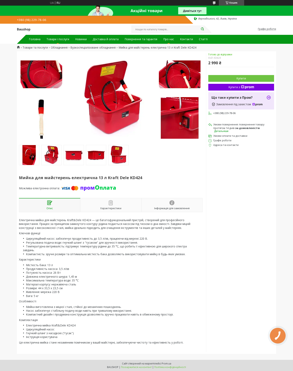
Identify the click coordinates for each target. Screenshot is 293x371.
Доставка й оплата (106, 39)
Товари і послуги (57, 39)
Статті (203, 39)
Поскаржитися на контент (136, 367)
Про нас (168, 39)
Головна (34, 39)
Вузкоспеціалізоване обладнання (93, 47)
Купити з (234, 87)
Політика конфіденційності (170, 367)
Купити (241, 78)
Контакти (186, 39)
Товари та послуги (35, 47)
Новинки (81, 39)
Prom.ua (166, 363)
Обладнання (59, 47)
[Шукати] (202, 29)
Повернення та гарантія (141, 39)
